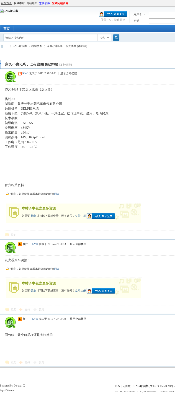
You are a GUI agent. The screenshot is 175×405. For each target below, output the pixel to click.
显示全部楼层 (68, 73)
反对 (41, 309)
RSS (117, 386)
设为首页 (6, 3)
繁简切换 (44, 3)
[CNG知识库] (9, 11)
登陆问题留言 (60, 3)
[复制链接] (65, 64)
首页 (6, 28)
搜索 (102, 37)
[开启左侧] (1, 64)
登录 (33, 215)
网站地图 (31, 3)
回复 (57, 194)
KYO (25, 73)
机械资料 (36, 46)
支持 (28, 309)
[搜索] (115, 37)
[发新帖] (9, 53)
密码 (136, 20)
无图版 (127, 386)
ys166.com (8, 390)
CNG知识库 (2, 46)
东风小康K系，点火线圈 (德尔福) (67, 46)
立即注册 (80, 215)
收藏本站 (19, 3)
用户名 (138, 14)
